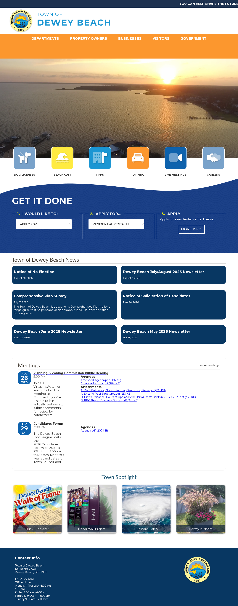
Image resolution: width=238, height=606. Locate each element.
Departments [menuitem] (45, 38)
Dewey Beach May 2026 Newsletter (156, 331)
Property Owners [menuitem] (88, 38)
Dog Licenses (24, 174)
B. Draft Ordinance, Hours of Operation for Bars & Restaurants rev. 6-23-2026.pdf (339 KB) (138, 397)
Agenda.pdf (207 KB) (94, 430)
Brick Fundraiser (37, 529)
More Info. (191, 229)
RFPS (100, 174)
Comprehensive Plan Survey (40, 296)
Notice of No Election (34, 272)
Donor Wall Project (91, 529)
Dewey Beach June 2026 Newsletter (48, 331)
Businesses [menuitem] (129, 38)
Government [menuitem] (193, 38)
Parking (137, 174)
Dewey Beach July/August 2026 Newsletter (163, 272)
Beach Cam (62, 174)
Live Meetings (175, 174)
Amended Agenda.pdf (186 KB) (101, 380)
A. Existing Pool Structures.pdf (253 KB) (106, 393)
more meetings (209, 365)
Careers (213, 174)
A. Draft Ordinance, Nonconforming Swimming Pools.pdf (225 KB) (123, 390)
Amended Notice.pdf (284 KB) (100, 383)
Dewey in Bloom (201, 529)
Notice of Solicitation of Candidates (156, 296)
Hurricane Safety (146, 529)
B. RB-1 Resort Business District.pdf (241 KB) (109, 400)
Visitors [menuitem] (161, 38)
